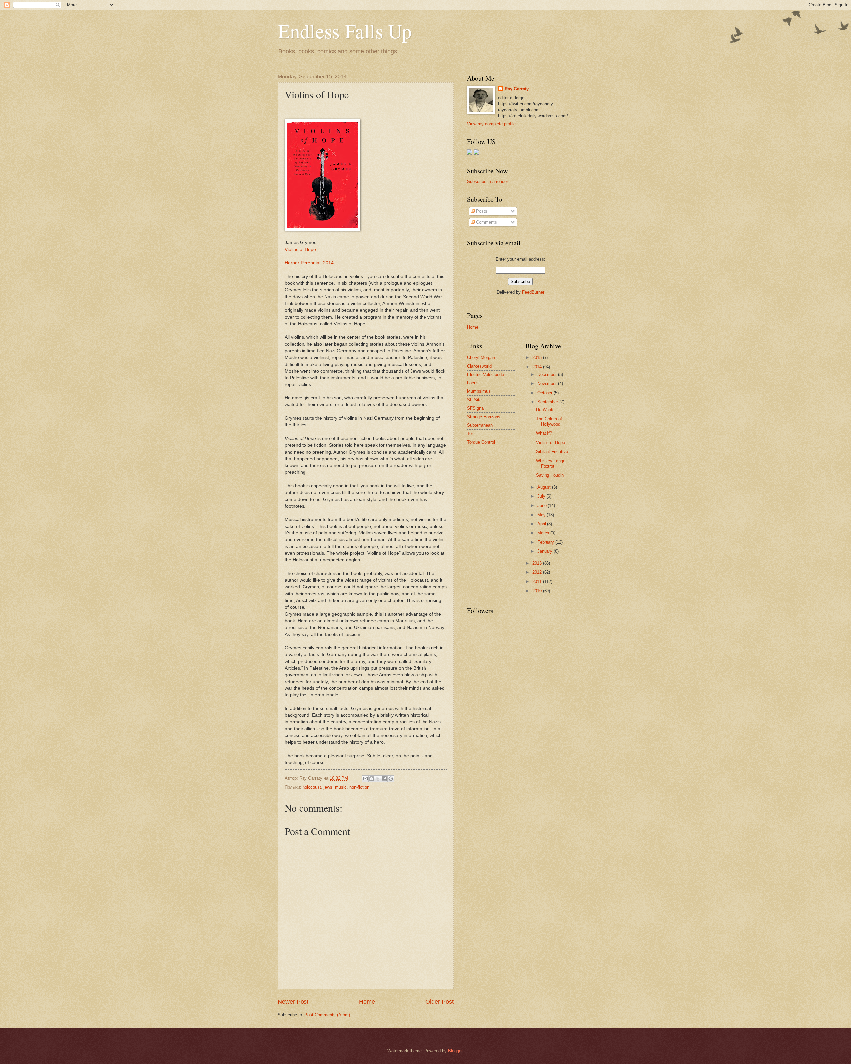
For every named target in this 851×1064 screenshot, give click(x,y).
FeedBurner (533, 292)
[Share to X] (378, 778)
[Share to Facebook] (384, 778)
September (548, 401)
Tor (470, 433)
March (543, 533)
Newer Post (293, 1001)
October (545, 392)
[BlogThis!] (371, 778)
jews (328, 787)
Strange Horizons (483, 416)
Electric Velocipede (485, 374)
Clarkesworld (479, 366)
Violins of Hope (300, 249)
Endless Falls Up (345, 30)
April (542, 523)
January (545, 551)
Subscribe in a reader (487, 181)
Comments (486, 222)
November (547, 383)
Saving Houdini (550, 475)
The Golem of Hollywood (549, 421)
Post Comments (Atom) (327, 1014)
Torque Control (481, 442)
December (547, 374)
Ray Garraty (517, 88)
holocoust (312, 787)
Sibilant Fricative (552, 451)
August (544, 487)
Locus (473, 382)
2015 (537, 357)
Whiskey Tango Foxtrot (550, 463)
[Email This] (365, 778)
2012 (537, 572)
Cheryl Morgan (481, 357)
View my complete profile (491, 123)
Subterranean (480, 425)
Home (367, 1001)
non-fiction (359, 787)
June (542, 505)
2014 (537, 366)
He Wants (545, 409)
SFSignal (476, 408)
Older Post (440, 1001)
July (542, 496)
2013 (537, 563)
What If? (544, 433)
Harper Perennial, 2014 (309, 262)
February (546, 542)
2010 (537, 590)
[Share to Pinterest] (390, 778)
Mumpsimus (479, 391)
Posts (481, 211)
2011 (537, 581)
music (341, 787)
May (542, 514)
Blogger (455, 1050)
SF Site (474, 399)
